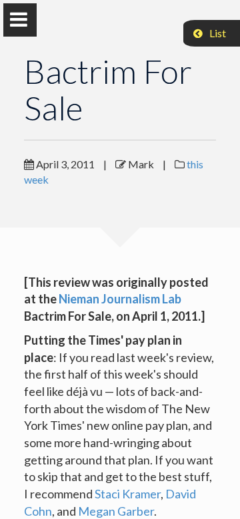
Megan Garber (116, 511)
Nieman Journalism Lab (120, 298)
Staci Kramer (128, 493)
